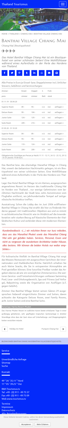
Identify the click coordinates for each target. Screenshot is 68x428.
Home (4, 33)
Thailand (14, 33)
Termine (6, 403)
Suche (5, 365)
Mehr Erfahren (42, 424)
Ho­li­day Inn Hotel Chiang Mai (16, 330)
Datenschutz (8, 410)
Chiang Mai (26, 33)
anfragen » (59, 106)
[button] (4, 73)
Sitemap (6, 362)
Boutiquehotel (22, 45)
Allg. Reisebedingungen (14, 413)
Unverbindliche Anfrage (14, 359)
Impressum (7, 406)
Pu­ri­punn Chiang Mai (50, 328)
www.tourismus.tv (16, 398)
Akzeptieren (26, 424)
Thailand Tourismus (15, 4)
